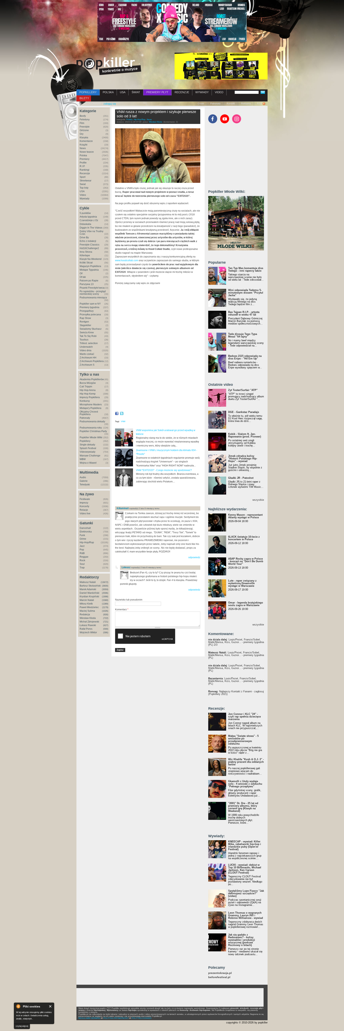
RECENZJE (182, 92)
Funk (82, 535)
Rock (82, 560)
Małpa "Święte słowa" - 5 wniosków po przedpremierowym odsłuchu (243, 739)
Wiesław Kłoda (88, 618)
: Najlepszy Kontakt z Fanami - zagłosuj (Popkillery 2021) (236, 693)
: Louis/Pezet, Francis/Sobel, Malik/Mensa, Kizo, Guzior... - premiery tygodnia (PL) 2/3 (236, 642)
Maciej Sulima (87, 610)
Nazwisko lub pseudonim (128, 599)
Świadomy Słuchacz (91, 329)
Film (82, 123)
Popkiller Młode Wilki (91, 437)
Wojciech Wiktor (88, 632)
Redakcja (85, 614)
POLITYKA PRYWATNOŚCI (116, 1018)
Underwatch (86, 346)
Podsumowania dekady (92, 421)
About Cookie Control (18, 1006)
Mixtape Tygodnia (89, 269)
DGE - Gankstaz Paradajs (243, 412)
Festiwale (85, 499)
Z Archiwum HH (88, 357)
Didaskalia (85, 224)
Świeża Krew (87, 332)
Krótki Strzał (86, 262)
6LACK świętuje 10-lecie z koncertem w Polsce (244, 538)
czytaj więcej (22, 1026)
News (83, 148)
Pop (82, 549)
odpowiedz (194, 557)
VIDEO (219, 92)
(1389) (105, 604)
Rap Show (85, 318)
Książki (83, 144)
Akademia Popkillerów (92, 379)
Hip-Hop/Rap (87, 542)
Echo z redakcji (88, 241)
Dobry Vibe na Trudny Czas (91, 232)
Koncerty (84, 506)
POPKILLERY (88, 92)
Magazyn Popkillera (90, 266)
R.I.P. (82, 166)
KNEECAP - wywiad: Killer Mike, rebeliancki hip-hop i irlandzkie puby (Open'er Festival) (244, 845)
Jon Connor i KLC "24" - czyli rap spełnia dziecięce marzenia (244, 716)
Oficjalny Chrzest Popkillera (89, 413)
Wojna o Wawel (88, 462)
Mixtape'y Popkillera (90, 408)
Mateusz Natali (88, 582)
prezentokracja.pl (220, 973)
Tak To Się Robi (88, 336)
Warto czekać (87, 354)
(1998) (105, 596)
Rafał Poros (86, 628)
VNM (123, 421)
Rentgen (84, 321)
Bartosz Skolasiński (90, 585)
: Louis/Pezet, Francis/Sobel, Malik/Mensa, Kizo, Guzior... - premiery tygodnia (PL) (236, 655)
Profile (83, 162)
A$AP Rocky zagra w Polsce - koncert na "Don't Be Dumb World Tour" (245, 561)
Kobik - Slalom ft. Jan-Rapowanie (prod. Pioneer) (244, 435)
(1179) (105, 607)
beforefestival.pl (219, 977)
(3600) (105, 586)
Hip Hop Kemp (88, 393)
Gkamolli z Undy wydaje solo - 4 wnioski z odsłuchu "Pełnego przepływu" (245, 784)
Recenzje (85, 173)
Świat (83, 184)
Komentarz (121, 609)
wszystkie (258, 499)
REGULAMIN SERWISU (89, 1018)
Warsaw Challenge (90, 455)
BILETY (84, 98)
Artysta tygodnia (88, 216)
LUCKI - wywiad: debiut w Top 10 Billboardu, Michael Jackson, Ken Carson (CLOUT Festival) (244, 868)
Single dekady (87, 444)
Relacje (84, 510)
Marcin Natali (87, 600)
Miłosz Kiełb (86, 603)
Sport (82, 177)
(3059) (105, 589)
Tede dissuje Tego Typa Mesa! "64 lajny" (242, 335)
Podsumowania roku (91, 427)
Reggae (84, 556)
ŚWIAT (136, 92)
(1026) (105, 611)
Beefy (83, 116)
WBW (83, 459)
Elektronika (86, 531)
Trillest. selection (89, 343)
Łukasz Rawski (88, 625)
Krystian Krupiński (89, 596)
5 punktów (85, 213)
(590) (105, 629)
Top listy (84, 187)
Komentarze (86, 141)
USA (122, 92)
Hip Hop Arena (88, 390)
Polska (83, 155)
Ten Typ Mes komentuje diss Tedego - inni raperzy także (245, 269)
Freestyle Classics (89, 244)
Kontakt (231, 103)
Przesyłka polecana (90, 314)
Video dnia (85, 350)
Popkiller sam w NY (90, 303)
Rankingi (84, 169)
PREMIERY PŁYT (157, 92)
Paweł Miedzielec (89, 607)
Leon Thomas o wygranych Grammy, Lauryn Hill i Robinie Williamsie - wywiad (245, 915)
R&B (82, 553)
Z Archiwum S (87, 364)
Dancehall (85, 528)
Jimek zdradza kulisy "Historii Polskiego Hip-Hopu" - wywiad (242, 458)
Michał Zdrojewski (89, 621)
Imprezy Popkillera (90, 397)
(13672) (104, 582)
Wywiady (84, 198)
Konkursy (85, 401)
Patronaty (215, 103)
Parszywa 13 (87, 284)
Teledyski (85, 484)
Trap (82, 567)
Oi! (81, 273)
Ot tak (83, 277)
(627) (105, 625)
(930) (105, 614)
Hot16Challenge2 (89, 248)
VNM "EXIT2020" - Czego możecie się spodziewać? (164, 470)
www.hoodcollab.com (126, 260)
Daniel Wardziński (89, 593)
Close (50, 1006)
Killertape (85, 255)
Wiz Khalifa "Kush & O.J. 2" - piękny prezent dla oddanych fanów (246, 762)
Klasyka (84, 137)
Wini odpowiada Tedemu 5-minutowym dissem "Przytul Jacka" (245, 293)
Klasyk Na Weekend (91, 259)
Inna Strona (86, 251)
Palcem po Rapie (89, 280)
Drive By (84, 237)
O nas (201, 103)
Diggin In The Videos (91, 227)
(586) (105, 632)
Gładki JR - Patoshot (240, 477)
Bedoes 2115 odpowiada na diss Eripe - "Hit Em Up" (245, 357)
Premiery (84, 159)
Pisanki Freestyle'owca (92, 287)
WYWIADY (202, 92)
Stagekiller (85, 325)
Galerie (84, 481)
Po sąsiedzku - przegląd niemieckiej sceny (93, 292)
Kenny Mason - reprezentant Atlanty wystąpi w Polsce (245, 516)
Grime (83, 538)
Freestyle (85, 126)
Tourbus (84, 339)
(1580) (105, 600)
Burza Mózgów (88, 383)
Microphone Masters (91, 404)
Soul (82, 564)
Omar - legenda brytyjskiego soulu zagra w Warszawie (245, 604)
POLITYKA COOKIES (141, 1018)
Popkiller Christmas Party (93, 431)
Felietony (85, 119)
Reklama (246, 103)
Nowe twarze (87, 151)
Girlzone (84, 130)
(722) (105, 618)
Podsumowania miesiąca (93, 297)
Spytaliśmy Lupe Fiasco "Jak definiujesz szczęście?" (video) (246, 893)
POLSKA (108, 92)
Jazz (82, 546)
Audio (83, 477)
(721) (105, 621)
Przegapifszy (87, 311)
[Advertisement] (161, 497)
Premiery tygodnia (89, 307)
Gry (81, 134)
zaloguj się (110, 103)
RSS (259, 103)
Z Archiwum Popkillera (92, 361)
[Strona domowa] (108, 66)
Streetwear (85, 180)
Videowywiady (87, 451)
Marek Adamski (88, 589)
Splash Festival (88, 448)
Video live (85, 513)
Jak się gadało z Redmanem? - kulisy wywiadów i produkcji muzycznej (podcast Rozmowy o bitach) (241, 940)
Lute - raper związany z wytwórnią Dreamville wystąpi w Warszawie (242, 583)
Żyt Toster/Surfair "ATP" (243, 390)
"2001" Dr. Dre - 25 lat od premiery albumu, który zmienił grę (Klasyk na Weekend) (243, 807)
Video (83, 195)
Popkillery (85, 441)
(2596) (105, 593)
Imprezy (84, 502)
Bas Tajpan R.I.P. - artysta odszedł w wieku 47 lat (243, 313)
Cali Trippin (86, 386)
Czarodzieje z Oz (89, 220)
